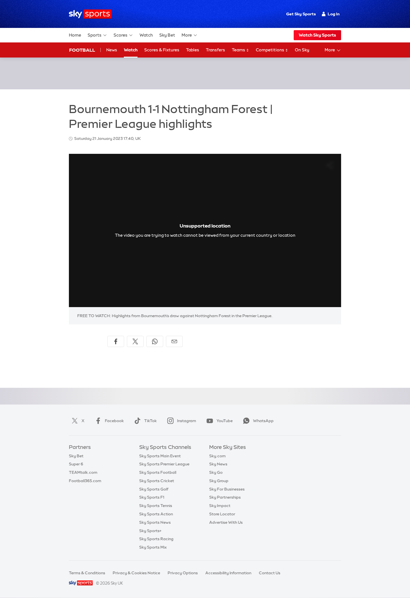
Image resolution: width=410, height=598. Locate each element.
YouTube (224, 421)
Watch (146, 35)
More (187, 35)
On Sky (302, 50)
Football (82, 50)
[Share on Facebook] (115, 341)
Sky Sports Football (157, 472)
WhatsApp (263, 421)
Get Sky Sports (301, 14)
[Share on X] (135, 341)
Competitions (270, 50)
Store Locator (222, 514)
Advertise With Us (226, 522)
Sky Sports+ (150, 531)
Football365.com (85, 481)
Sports (95, 35)
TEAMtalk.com (83, 472)
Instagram (186, 421)
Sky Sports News (155, 522)
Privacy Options (183, 573)
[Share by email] (174, 341)
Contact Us (269, 573)
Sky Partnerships (225, 497)
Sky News (218, 464)
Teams (239, 50)
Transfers (215, 50)
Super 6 (76, 464)
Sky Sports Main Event (160, 456)
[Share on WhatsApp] (154, 341)
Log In (334, 14)
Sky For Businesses (227, 489)
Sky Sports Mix (153, 547)
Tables (192, 50)
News (111, 50)
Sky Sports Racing (156, 539)
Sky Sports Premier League (164, 464)
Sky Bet (167, 35)
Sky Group (218, 481)
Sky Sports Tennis (155, 506)
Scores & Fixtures (161, 50)
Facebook (114, 421)
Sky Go (216, 472)
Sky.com (217, 456)
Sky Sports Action (156, 514)
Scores (120, 35)
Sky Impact (219, 506)
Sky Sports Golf (153, 489)
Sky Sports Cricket (156, 481)
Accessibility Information (228, 573)
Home (75, 35)
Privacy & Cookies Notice (136, 573)
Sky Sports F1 (151, 497)
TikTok (150, 421)
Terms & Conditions (87, 573)
